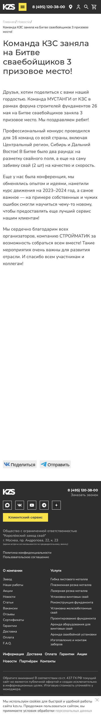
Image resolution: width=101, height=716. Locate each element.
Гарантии (67, 654)
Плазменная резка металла (70, 585)
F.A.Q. (7, 643)
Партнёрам (28, 661)
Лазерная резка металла (69, 591)
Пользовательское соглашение (26, 557)
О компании (12, 570)
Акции (82, 654)
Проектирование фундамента (73, 618)
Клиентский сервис (25, 517)
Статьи (8, 602)
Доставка (34, 654)
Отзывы (8, 614)
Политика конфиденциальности (27, 552)
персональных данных (73, 710)
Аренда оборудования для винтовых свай (70, 626)
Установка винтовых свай (69, 597)
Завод (7, 579)
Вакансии (10, 608)
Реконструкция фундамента (71, 602)
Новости (10, 661)
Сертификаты (13, 620)
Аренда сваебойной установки (73, 634)
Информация (13, 654)
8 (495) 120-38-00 (48, 6)
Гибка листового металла (69, 579)
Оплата (51, 654)
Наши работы (13, 585)
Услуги (55, 570)
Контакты (47, 661)
